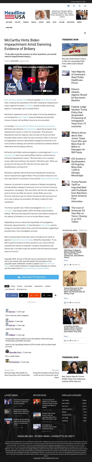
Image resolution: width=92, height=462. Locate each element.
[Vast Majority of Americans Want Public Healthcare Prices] (66, 73)
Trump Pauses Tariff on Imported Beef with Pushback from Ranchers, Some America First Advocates (79, 192)
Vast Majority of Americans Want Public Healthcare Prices (78, 77)
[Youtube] (68, 6)
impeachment (39, 286)
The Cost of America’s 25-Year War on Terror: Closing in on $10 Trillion (79, 214)
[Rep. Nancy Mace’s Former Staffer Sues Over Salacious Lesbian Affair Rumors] (75, 367)
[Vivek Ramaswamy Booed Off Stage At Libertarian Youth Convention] (8, 401)
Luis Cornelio (15, 61)
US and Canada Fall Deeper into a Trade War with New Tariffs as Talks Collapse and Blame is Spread (49, 403)
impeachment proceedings (22, 240)
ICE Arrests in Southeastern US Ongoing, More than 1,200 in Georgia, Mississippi (78, 167)
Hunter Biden (45, 225)
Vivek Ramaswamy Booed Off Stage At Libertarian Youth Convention (21, 401)
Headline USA (21, 100)
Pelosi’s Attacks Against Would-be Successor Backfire (79, 95)
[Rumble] (74, 6)
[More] (55, 295)
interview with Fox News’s (34, 126)
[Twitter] (79, 6)
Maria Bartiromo (30, 129)
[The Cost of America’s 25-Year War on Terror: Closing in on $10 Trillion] (66, 209)
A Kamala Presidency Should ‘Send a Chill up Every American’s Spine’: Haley (46, 375)
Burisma (19, 286)
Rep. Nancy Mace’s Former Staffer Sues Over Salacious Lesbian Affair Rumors (73, 378)
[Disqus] (31, 336)
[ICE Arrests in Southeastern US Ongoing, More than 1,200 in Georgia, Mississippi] (66, 160)
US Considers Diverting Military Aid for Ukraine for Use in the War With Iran (21, 411)
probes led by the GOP (49, 178)
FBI (27, 225)
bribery (13, 286)
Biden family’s (23, 117)
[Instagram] (85, 6)
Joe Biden (29, 106)
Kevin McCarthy (47, 100)
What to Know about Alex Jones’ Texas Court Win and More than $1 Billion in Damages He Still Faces (78, 142)
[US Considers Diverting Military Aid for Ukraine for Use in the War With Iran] (8, 411)
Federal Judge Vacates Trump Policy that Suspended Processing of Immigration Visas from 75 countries (79, 116)
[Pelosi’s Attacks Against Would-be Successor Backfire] (66, 90)
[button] (85, 33)
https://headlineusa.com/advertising (35, 268)
